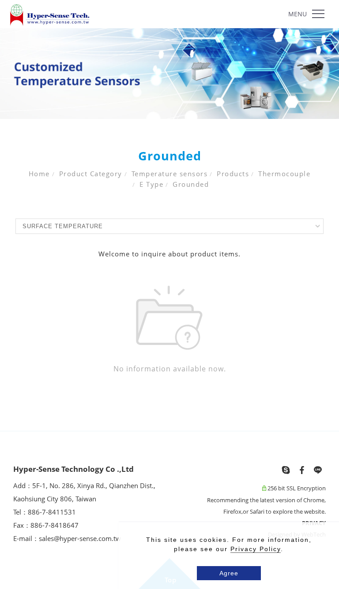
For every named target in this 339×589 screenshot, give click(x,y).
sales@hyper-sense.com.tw (80, 538)
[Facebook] (302, 470)
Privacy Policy (255, 548)
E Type (151, 184)
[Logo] (50, 14)
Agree (228, 573)
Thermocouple (284, 173)
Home (39, 173)
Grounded (191, 184)
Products (233, 173)
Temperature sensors (170, 173)
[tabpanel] (169, 73)
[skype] (286, 470)
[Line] (317, 470)
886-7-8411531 (53, 512)
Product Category (90, 173)
